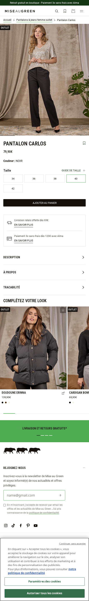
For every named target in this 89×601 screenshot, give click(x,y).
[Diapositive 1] (38, 435)
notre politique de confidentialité (42, 571)
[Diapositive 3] (46, 435)
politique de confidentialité (44, 512)
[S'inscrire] (60, 495)
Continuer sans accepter (72, 543)
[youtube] (35, 525)
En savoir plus (23, 224)
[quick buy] (63, 393)
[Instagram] (5, 525)
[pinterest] (28, 525)
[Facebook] (20, 525)
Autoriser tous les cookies (44, 593)
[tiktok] (13, 525)
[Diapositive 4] (50, 435)
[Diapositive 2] (42, 435)
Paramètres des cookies (44, 581)
